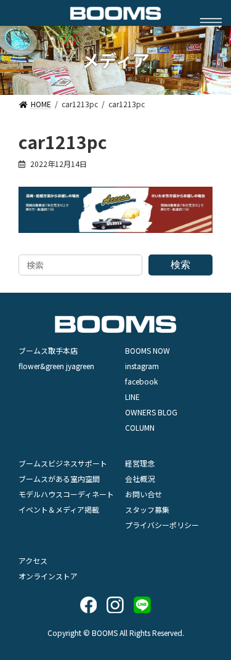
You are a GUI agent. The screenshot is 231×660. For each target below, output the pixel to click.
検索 (180, 264)
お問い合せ (143, 494)
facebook (141, 381)
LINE (132, 396)
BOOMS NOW (147, 350)
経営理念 (140, 463)
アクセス (32, 560)
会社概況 (140, 478)
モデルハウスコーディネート (66, 494)
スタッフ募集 (147, 509)
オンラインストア (48, 576)
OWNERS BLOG (151, 412)
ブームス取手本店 (48, 350)
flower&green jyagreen (56, 366)
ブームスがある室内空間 (59, 478)
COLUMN (140, 427)
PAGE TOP (212, 582)
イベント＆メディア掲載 (58, 509)
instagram (142, 366)
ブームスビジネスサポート (62, 463)
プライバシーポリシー (162, 524)
